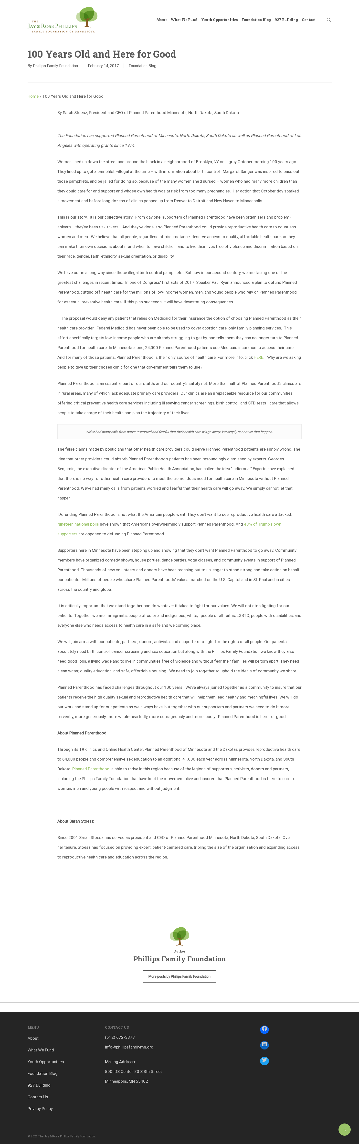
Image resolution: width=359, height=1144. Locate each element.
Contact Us (38, 1096)
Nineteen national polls (78, 524)
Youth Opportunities (46, 1061)
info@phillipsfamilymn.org (129, 1047)
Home (33, 96)
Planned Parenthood (91, 768)
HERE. (259, 357)
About (33, 1038)
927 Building (39, 1085)
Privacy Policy (40, 1108)
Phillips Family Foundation (55, 66)
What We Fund (41, 1050)
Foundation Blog (142, 66)
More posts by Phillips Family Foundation (179, 976)
